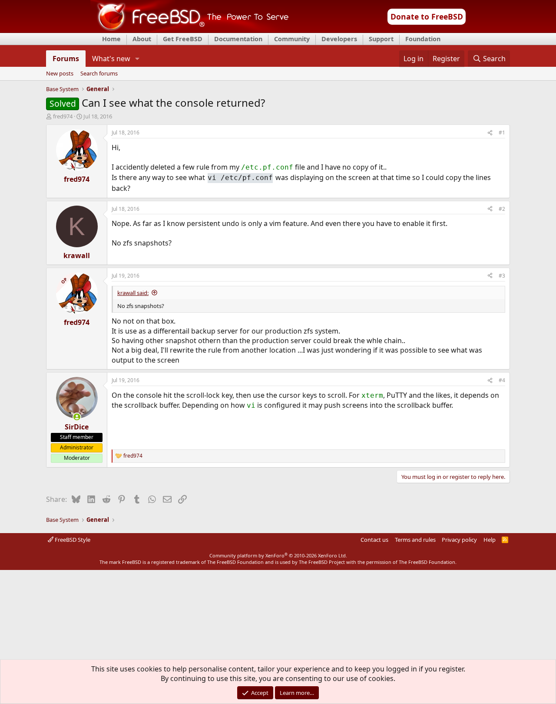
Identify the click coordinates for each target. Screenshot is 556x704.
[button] (137, 58)
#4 (502, 380)
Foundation (422, 39)
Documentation (238, 39)
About (141, 39)
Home (111, 39)
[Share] (490, 133)
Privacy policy (459, 540)
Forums (66, 58)
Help (489, 540)
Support (381, 39)
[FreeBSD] (189, 30)
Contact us (374, 540)
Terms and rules (415, 540)
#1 (502, 132)
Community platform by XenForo (278, 555)
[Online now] (77, 417)
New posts (59, 74)
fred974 (63, 116)
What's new (111, 58)
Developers (339, 39)
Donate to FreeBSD (427, 16)
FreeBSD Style (71, 540)
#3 (502, 275)
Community (292, 39)
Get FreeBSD (182, 39)
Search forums (99, 74)
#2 (502, 209)
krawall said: (133, 293)
